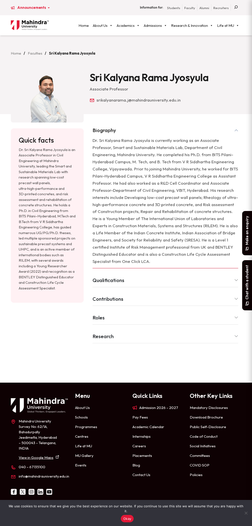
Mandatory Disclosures (209, 407)
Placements (142, 455)
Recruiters (221, 8)
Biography (104, 130)
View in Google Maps (36, 457)
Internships (141, 436)
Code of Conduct (204, 436)
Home (84, 25)
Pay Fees (140, 417)
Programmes (86, 426)
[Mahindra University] (30, 25)
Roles (99, 318)
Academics (126, 25)
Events (80, 465)
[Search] (236, 7)
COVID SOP (199, 465)
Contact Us (141, 474)
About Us (100, 25)
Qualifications (108, 280)
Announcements (32, 7)
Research (103, 336)
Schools (81, 417)
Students (173, 8)
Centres (81, 436)
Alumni (204, 8)
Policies (196, 474)
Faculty (189, 8)
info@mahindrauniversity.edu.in (44, 476)
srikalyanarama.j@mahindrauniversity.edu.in (138, 100)
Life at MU (225, 25)
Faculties (35, 53)
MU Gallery (84, 455)
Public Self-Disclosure (208, 426)
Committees (200, 455)
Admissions (153, 25)
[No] (245, 513)
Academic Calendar (148, 426)
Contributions (108, 299)
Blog (136, 465)
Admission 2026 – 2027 (158, 407)
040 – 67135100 (32, 467)
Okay (127, 519)
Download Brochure (206, 417)
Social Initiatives (203, 446)
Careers (139, 446)
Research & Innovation (189, 25)
